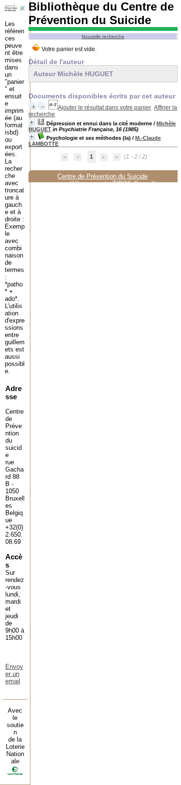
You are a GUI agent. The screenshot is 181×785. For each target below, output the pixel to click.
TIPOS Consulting (137, 183)
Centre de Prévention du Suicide (102, 176)
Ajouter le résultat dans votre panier (104, 107)
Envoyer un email (14, 674)
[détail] (31, 122)
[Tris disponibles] (53, 107)
